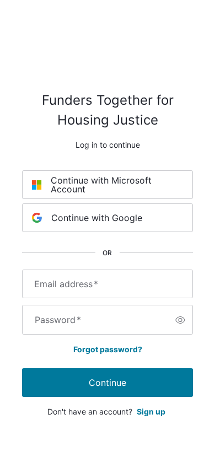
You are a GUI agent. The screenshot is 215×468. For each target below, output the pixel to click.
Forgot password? (107, 349)
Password (58, 320)
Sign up (151, 411)
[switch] (180, 319)
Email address (66, 284)
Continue (107, 382)
